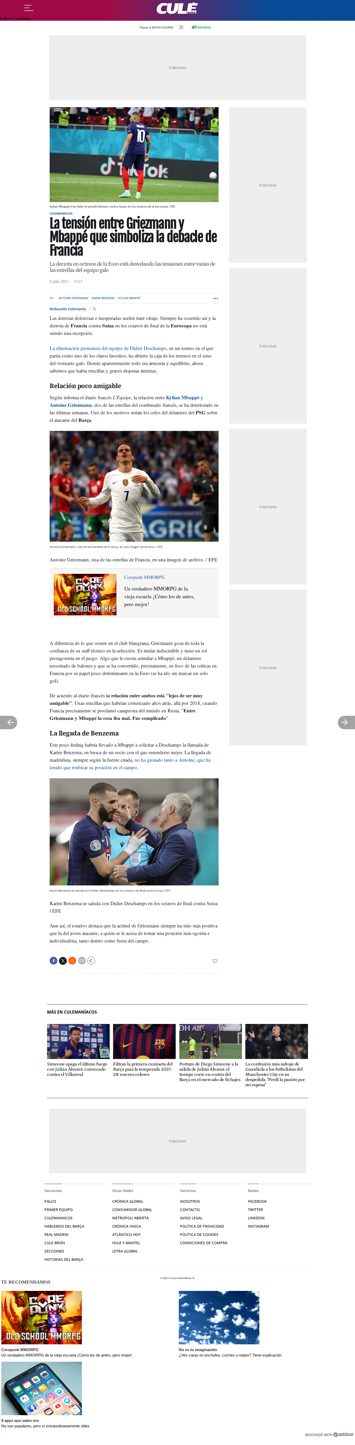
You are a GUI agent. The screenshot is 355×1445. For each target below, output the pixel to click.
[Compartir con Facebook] (53, 961)
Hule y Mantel (126, 1242)
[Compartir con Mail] (82, 961)
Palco (50, 1201)
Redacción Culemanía (68, 309)
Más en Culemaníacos (72, 1012)
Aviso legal (191, 1217)
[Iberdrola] (201, 27)
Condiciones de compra (203, 1242)
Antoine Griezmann (73, 298)
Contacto (190, 1209)
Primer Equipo (58, 1209)
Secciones (54, 1251)
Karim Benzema (103, 298)
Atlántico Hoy (126, 1234)
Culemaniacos (58, 1217)
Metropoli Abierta (130, 1217)
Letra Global (125, 1251)
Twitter (255, 1209)
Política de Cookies (199, 1234)
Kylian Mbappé (129, 298)
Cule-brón (54, 1242)
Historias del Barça (63, 1259)
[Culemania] (177, 8)
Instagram (258, 1226)
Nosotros (190, 1201)
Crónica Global (127, 1201)
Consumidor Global (132, 1209)
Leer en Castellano (15, 18)
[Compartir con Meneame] (72, 961)
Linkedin (256, 1217)
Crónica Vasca (126, 1226)
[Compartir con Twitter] (63, 961)
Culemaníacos (61, 213)
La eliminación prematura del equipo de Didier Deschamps (108, 348)
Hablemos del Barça (64, 1226)
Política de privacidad (202, 1226)
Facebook (257, 1201)
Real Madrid (56, 1234)
